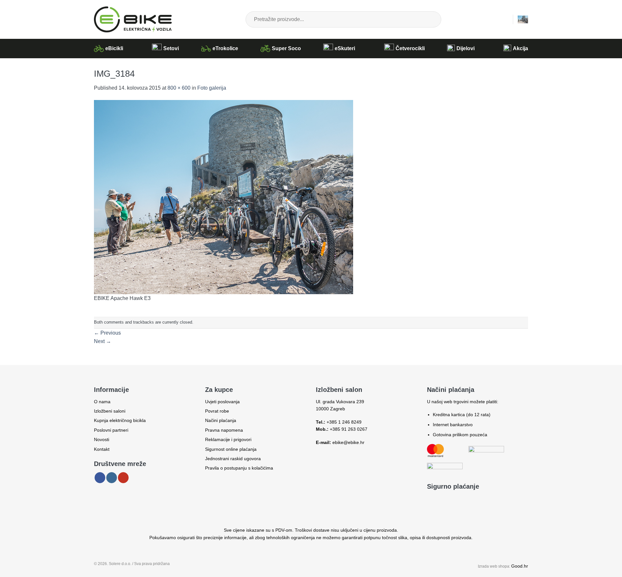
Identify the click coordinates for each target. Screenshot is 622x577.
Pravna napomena (224, 430)
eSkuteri (345, 48)
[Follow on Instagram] (111, 477)
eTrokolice (225, 48)
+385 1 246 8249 (344, 422)
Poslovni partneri (111, 430)
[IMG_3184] (223, 196)
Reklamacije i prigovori (228, 439)
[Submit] (430, 19)
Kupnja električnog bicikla (120, 420)
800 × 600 (178, 88)
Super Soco (286, 48)
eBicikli (114, 48)
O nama (102, 401)
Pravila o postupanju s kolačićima (239, 468)
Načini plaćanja (220, 420)
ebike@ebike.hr (348, 442)
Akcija (520, 48)
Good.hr (519, 566)
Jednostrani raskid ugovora (233, 458)
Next (102, 341)
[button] (504, 19)
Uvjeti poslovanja (222, 401)
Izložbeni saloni (109, 411)
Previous (107, 333)
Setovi (171, 48)
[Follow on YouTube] (123, 477)
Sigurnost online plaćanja (231, 449)
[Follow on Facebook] (100, 477)
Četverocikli (410, 48)
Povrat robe (217, 411)
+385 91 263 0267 (348, 429)
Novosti (101, 439)
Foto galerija (211, 88)
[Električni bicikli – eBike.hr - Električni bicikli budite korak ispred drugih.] (133, 19)
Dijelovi (465, 48)
